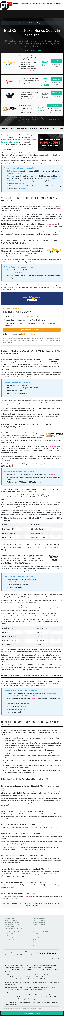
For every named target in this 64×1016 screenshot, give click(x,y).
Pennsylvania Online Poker (12, 922)
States (43, 16)
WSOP (53, 129)
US (25, 23)
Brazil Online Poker (10, 936)
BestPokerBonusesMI (8, 129)
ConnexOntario (20, 995)
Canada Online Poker (39, 918)
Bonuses (52, 12)
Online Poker (18, 23)
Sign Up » (56, 61)
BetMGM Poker (44, 129)
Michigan (18, 12)
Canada (15, 3)
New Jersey (37, 12)
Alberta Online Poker (39, 922)
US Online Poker (9, 918)
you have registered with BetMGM (15, 464)
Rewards (26, 16)
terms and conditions (9, 1008)
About (35, 944)
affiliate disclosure (37, 1008)
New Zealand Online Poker (12, 938)
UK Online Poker (9, 934)
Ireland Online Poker (10, 940)
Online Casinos (37, 940)
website (32, 122)
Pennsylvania (27, 12)
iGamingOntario (25, 999)
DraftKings (17, 696)
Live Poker (42, 3)
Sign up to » (32, 330)
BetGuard (47, 997)
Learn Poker (57, 3)
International (24, 3)
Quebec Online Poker (39, 924)
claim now (19, 173)
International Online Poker (12, 932)
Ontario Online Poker (39, 920)
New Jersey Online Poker (11, 924)
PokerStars (33, 129)
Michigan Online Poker (11, 920)
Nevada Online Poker (10, 926)
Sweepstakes (34, 3)
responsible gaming (27, 1008)
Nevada (45, 12)
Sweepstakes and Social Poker (41, 932)
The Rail (49, 3)
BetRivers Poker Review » (29, 334)
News (34, 946)
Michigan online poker (26, 685)
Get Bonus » (56, 79)
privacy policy (18, 1008)
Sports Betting (37, 942)
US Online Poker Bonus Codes (13, 928)
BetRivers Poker (22, 129)
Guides (35, 16)
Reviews (17, 16)
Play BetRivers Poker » (32, 1013)
